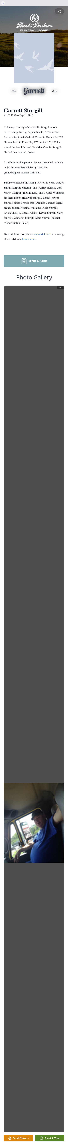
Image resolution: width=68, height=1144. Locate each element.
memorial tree (42, 234)
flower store (28, 239)
